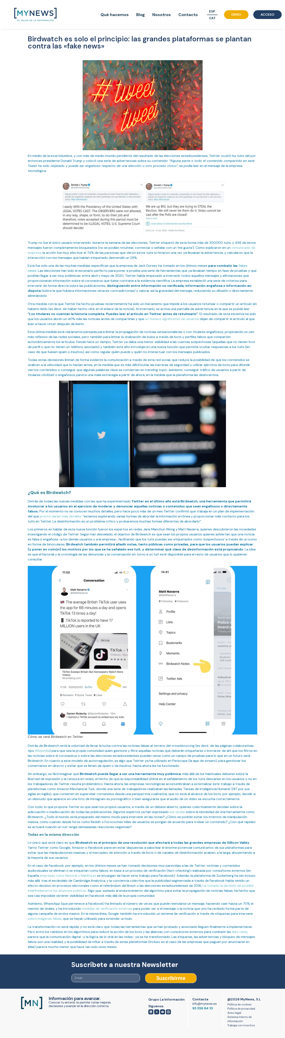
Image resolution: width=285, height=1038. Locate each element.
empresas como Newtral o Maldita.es (68, 875)
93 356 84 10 (202, 1008)
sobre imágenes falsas (45, 918)
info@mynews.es (204, 1004)
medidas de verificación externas (107, 908)
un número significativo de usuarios (172, 319)
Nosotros (161, 14)
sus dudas (177, 812)
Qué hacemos (115, 14)
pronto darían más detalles (60, 516)
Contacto (188, 14)
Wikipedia (42, 750)
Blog (140, 14)
